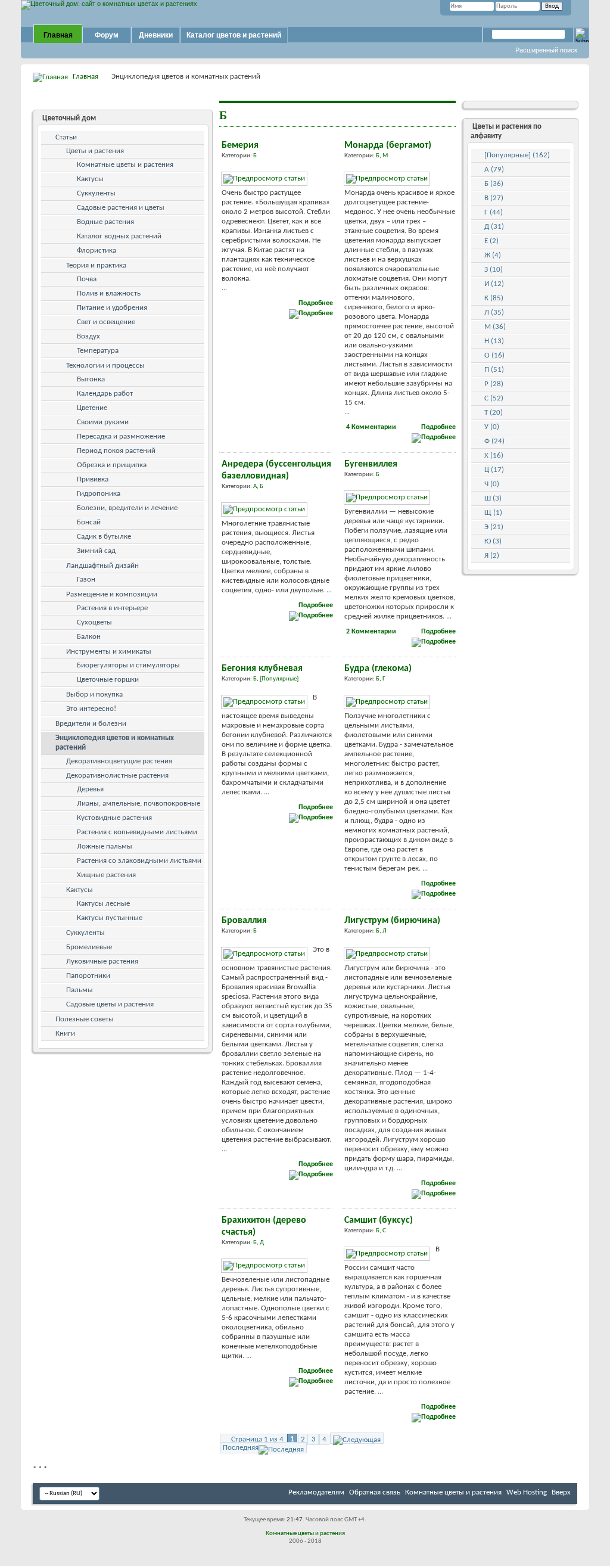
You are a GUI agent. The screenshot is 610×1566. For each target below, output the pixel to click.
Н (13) (494, 341)
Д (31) (494, 227)
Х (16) (493, 455)
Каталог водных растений (119, 236)
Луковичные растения (102, 961)
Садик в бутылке (104, 536)
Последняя (241, 1448)
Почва (87, 279)
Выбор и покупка (94, 694)
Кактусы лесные (103, 904)
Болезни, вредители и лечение (127, 508)
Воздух (88, 336)
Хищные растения (106, 875)
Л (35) (494, 312)
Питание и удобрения (112, 308)
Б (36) (493, 184)
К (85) (493, 298)
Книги (65, 1033)
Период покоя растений (116, 451)
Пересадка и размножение (121, 436)
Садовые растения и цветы (120, 208)
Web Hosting (526, 1492)
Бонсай (89, 522)
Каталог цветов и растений (233, 35)
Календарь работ (105, 393)
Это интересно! (91, 709)
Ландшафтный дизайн (102, 566)
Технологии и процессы (105, 365)
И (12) (494, 284)
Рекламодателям (316, 1492)
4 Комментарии (371, 427)
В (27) (493, 198)
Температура (98, 351)
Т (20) (493, 413)
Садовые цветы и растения (110, 1004)
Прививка (92, 479)
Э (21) (493, 527)
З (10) (493, 270)
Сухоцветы (94, 622)
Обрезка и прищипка (112, 465)
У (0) (491, 427)
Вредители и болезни (90, 724)
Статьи (66, 137)
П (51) (494, 370)
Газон (86, 579)
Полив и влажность (109, 293)
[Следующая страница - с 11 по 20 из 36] (357, 1438)
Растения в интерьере (112, 608)
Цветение (92, 408)
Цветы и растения (95, 151)
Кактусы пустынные (109, 918)
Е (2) (491, 241)
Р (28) (493, 384)
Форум (107, 35)
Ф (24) (494, 441)
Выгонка (91, 379)
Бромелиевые (89, 947)
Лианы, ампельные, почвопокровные (138, 803)
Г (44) (493, 212)
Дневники (156, 35)
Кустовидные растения (114, 818)
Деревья (90, 789)
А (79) (494, 169)
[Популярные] (279, 679)
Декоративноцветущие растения (119, 761)
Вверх (561, 1492)
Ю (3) (493, 541)
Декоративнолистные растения (117, 775)
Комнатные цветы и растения (125, 165)
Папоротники (88, 976)
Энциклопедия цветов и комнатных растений (114, 742)
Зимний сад (96, 551)
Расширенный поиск (546, 50)
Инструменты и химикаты (108, 651)
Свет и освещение (106, 322)
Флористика (96, 250)
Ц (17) (494, 470)
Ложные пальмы (104, 846)
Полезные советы (84, 1019)
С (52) (493, 398)
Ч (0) (491, 484)
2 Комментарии (371, 631)
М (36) (495, 327)
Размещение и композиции (111, 594)
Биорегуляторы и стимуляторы (128, 665)
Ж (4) (492, 255)
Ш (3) (493, 498)
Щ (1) (493, 513)
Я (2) (491, 556)
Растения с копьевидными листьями (137, 832)
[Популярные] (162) (517, 155)
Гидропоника (98, 494)
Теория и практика (96, 265)
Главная (58, 35)
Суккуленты (96, 193)
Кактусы (90, 179)
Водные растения (105, 222)
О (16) (494, 355)
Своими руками (103, 422)
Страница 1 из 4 (257, 1439)
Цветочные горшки (108, 679)
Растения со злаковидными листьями (139, 861)
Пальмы (79, 990)
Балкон (89, 637)
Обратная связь (374, 1492)
